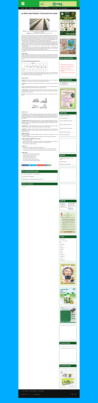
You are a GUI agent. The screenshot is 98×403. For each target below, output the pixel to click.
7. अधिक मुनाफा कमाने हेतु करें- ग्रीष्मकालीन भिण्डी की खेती (67, 69)
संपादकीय (61, 258)
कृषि (60, 242)
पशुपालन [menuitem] (36, 8)
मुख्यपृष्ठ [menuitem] (22, 8)
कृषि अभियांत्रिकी (62, 244)
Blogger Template (36, 396)
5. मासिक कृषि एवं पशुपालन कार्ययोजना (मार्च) (65, 64)
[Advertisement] (68, 145)
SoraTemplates (27, 396)
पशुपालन (61, 251)
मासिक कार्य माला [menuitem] (41, 8)
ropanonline (24, 15)
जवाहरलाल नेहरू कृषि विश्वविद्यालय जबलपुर (70, 208)
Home (22, 11)
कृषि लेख (25, 11)
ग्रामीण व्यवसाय (62, 247)
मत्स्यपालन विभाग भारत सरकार (63, 207)
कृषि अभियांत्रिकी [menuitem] (31, 8)
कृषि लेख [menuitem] (26, 8)
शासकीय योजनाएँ (62, 256)
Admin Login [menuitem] (55, 8)
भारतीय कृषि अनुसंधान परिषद (63, 204)
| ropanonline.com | (29, 394)
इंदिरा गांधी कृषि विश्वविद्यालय (71, 203)
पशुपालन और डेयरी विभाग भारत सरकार (71, 206)
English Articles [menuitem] (48, 8)
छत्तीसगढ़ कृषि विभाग (62, 203)
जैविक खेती (61, 249)
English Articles (62, 239)
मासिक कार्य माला (62, 254)
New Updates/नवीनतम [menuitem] (63, 8)
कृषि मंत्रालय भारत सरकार (71, 204)
